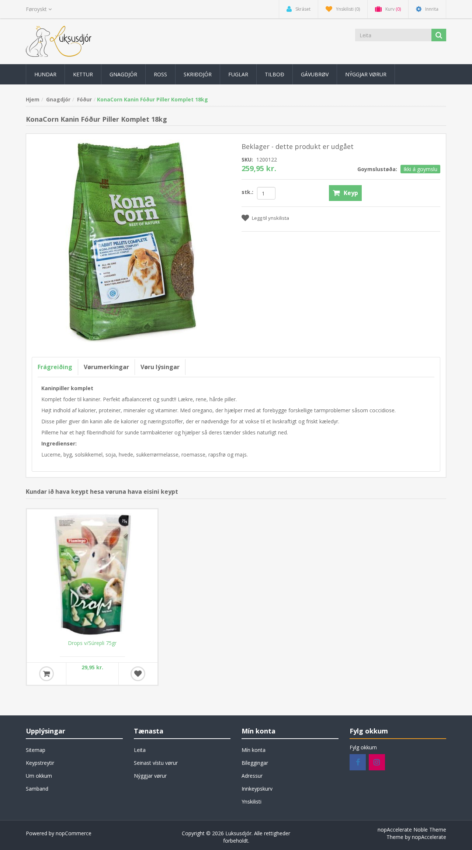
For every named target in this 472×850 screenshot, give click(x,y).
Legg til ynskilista (270, 218)
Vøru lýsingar (160, 367)
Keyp (351, 193)
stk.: (247, 191)
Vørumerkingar (106, 367)
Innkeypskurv (257, 788)
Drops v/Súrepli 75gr (92, 643)
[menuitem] (45, 74)
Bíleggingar (255, 762)
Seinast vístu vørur (156, 762)
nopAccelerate (429, 836)
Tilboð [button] (274, 74)
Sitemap (35, 749)
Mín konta (254, 749)
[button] (45, 74)
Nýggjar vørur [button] (365, 74)
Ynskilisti (251, 801)
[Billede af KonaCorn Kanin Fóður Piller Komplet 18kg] (131, 240)
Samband (37, 788)
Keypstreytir (40, 762)
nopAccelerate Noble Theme (412, 829)
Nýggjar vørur (150, 775)
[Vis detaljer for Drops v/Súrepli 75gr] (92, 574)
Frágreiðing (55, 367)
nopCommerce (73, 833)
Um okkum (39, 775)
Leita (140, 749)
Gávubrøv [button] (315, 74)
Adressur (252, 775)
